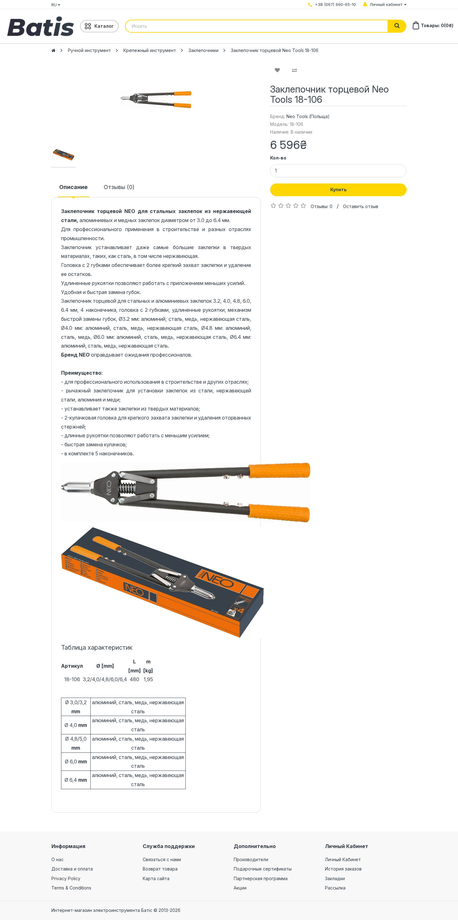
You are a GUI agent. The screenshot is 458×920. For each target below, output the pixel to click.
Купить (338, 189)
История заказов (343, 868)
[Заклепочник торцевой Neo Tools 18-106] (156, 99)
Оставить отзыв (360, 206)
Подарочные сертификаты (263, 868)
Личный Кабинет (343, 859)
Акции (240, 887)
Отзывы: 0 (321, 206)
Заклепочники (203, 50)
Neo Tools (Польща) (308, 116)
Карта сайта (156, 878)
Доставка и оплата (72, 868)
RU (54, 4)
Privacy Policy (65, 878)
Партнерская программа (261, 878)
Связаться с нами (162, 859)
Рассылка (335, 887)
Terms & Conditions (71, 887)
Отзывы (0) (119, 187)
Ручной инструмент (89, 50)
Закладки (335, 878)
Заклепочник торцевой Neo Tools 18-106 (274, 50)
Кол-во (278, 157)
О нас (57, 859)
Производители (251, 859)
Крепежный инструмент (149, 50)
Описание (73, 187)
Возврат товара (160, 868)
